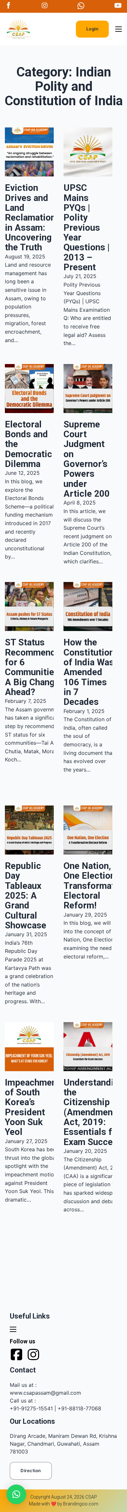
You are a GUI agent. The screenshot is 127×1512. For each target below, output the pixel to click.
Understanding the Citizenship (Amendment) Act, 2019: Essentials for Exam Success (94, 1112)
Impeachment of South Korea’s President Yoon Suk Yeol (32, 1107)
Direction (31, 1470)
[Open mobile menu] (118, 29)
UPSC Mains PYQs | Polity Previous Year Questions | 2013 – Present (86, 227)
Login (92, 28)
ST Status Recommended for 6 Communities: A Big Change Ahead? (35, 667)
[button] (16, 1494)
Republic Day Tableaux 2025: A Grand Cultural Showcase (25, 895)
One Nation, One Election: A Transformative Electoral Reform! (95, 885)
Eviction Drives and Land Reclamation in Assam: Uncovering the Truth (30, 217)
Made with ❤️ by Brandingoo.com (63, 1503)
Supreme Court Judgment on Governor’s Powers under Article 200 (87, 459)
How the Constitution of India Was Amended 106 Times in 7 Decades (89, 672)
